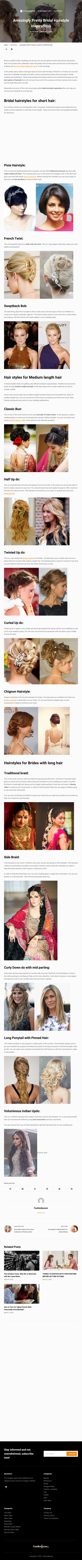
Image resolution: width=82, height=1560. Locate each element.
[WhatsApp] (12, 49)
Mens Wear (8, 1518)
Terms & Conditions (51, 1518)
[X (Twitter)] (22, 1189)
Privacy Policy (49, 1516)
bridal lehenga (9, 493)
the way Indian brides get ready (25, 66)
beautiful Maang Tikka (16, 420)
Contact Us (48, 1513)
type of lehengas (30, 177)
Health (46, 1495)
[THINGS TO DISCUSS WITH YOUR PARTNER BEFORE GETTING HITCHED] (60, 1261)
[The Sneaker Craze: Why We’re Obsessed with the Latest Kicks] (21, 1261)
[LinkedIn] (47, 1189)
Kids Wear (47, 1500)
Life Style (58, 11)
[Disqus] (41, 1352)
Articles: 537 (41, 1213)
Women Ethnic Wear (11, 1530)
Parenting (7, 1521)
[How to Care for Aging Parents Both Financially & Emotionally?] (21, 1294)
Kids (45, 1498)
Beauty (46, 1478)
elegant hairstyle (29, 558)
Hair (45, 1492)
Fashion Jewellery (50, 1489)
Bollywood (48, 1481)
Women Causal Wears (12, 1527)
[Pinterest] (35, 1189)
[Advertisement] (41, 139)
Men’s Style (8, 1516)
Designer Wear (49, 1486)
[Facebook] (10, 1189)
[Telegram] (6, 49)
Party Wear (8, 1524)
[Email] (72, 1189)
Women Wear (9, 1532)
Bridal (46, 1484)
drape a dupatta (10, 700)
